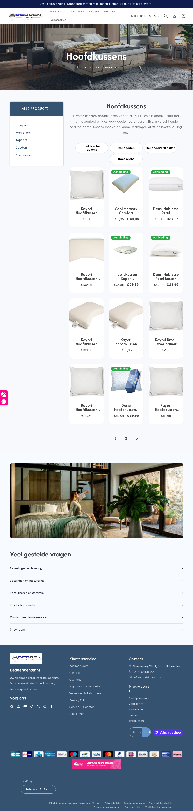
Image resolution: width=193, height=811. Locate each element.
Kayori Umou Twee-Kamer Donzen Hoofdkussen (166, 342)
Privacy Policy (78, 700)
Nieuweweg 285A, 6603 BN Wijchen (157, 666)
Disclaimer (76, 713)
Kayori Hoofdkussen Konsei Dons (86, 211)
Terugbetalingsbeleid (160, 803)
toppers (21, 140)
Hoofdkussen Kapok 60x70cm (126, 276)
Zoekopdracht (79, 666)
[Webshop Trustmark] (96, 765)
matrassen (23, 132)
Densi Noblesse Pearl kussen (166, 276)
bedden (21, 147)
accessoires (24, 155)
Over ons (75, 679)
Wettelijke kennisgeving (158, 807)
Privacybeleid (112, 803)
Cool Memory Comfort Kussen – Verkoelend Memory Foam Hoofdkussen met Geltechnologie (126, 211)
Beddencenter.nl (68, 803)
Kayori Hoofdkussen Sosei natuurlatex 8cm (126, 342)
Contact (74, 673)
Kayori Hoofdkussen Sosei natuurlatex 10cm (86, 342)
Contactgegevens (134, 803)
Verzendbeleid (133, 807)
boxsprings (23, 125)
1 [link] (115, 438)
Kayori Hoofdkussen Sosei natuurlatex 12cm (86, 276)
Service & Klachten (81, 707)
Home (81, 67)
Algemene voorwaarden (85, 686)
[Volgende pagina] (136, 438)
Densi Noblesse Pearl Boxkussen (166, 211)
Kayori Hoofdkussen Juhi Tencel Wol (166, 407)
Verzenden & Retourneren (86, 693)
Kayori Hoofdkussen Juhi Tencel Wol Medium (86, 407)
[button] (165, 16)
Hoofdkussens (105, 67)
